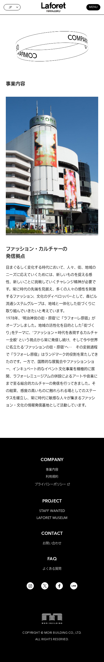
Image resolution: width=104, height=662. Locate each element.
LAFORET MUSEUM (52, 517)
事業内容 (52, 469)
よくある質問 (52, 568)
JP (10, 7)
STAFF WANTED (52, 510)
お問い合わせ (52, 543)
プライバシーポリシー (50, 484)
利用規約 (52, 476)
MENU (93, 7)
